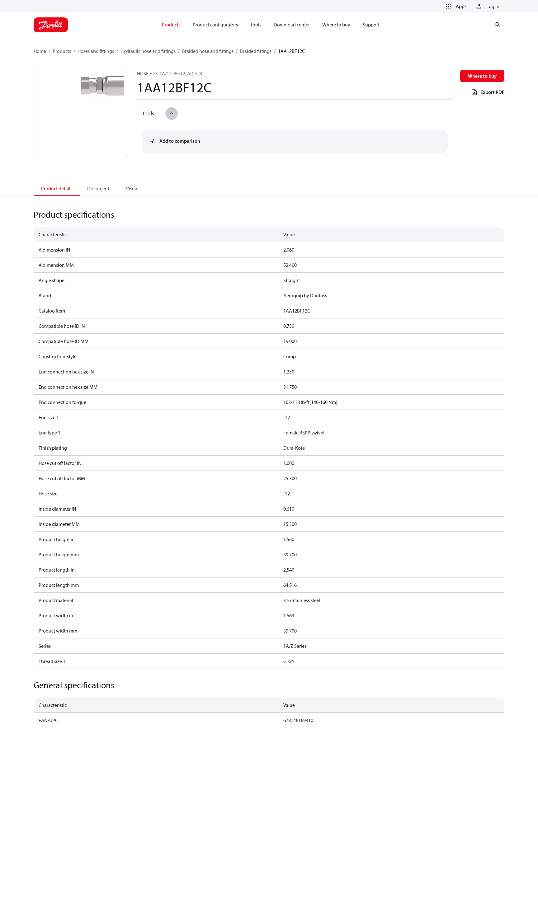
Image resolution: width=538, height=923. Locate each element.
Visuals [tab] (133, 188)
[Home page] (51, 24)
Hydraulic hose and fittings (148, 51)
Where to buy (482, 76)
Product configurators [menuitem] (215, 24)
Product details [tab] (56, 188)
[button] (454, 6)
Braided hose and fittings (208, 51)
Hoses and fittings (96, 51)
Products (62, 51)
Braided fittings (255, 51)
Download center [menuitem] (292, 24)
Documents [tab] (99, 188)
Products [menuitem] (171, 24)
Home (40, 51)
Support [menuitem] (371, 24)
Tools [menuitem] (255, 24)
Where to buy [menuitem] (336, 24)
